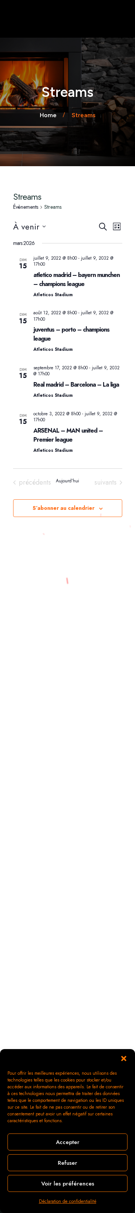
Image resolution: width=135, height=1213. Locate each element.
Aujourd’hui (67, 481)
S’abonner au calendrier (63, 508)
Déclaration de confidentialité (67, 1201)
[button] (124, 1058)
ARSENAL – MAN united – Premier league (68, 435)
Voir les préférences (67, 1183)
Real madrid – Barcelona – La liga (76, 384)
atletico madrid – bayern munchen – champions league (76, 279)
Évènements (25, 207)
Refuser (67, 1163)
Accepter (68, 1142)
